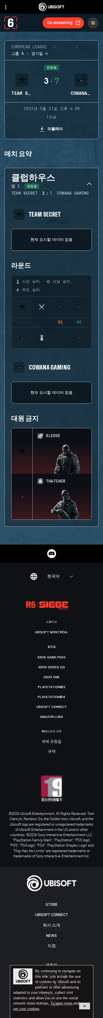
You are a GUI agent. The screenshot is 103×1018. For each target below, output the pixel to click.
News (51, 936)
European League (29, 47)
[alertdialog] (51, 992)
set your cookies (26, 1009)
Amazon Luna (51, 717)
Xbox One (51, 677)
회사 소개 (51, 925)
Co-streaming (60, 22)
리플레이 (55, 128)
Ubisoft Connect (51, 915)
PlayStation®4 (51, 697)
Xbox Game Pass (51, 657)
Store (52, 905)
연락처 (51, 964)
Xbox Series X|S (51, 667)
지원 (52, 946)
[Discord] (51, 553)
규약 (51, 751)
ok (84, 1006)
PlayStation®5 (51, 687)
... (65, 47)
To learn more (62, 1003)
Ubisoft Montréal (51, 632)
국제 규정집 (51, 742)
